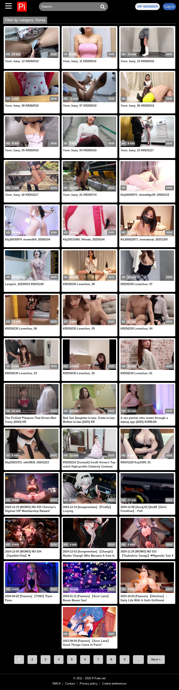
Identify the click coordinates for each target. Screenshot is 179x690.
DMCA (56, 683)
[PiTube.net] (22, 7)
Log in (169, 6)
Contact (70, 683)
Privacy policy (89, 683)
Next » (156, 659)
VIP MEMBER (147, 6)
